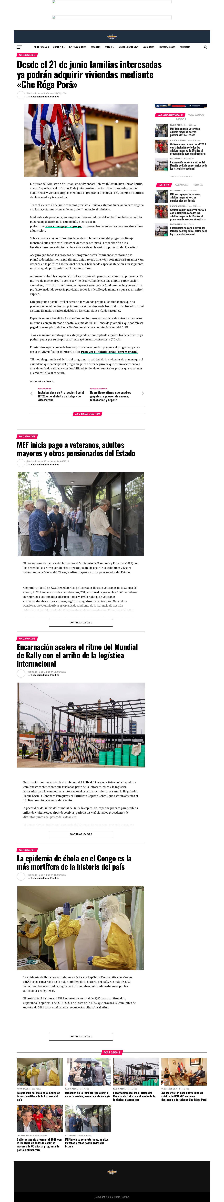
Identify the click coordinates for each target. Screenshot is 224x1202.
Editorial (110, 47)
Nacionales (148, 47)
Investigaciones (167, 47)
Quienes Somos (41, 47)
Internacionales (77, 47)
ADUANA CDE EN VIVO (128, 47)
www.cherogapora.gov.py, (63, 226)
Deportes (95, 47)
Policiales (185, 47)
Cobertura (59, 47)
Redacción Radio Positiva (45, 96)
